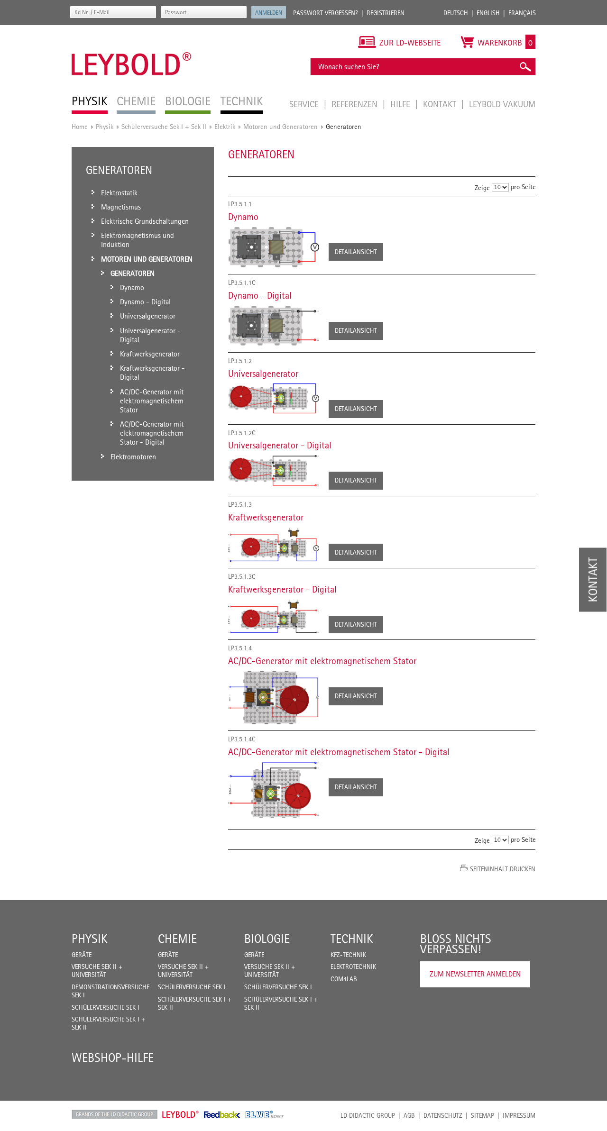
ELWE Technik (264, 1114)
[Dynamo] (273, 247)
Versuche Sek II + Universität (97, 970)
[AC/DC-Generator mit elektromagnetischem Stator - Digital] (273, 790)
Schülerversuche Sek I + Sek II (163, 126)
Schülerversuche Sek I (105, 1007)
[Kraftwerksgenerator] (273, 544)
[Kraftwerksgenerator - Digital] (273, 616)
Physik (104, 126)
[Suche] (525, 66)
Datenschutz (442, 1115)
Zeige (482, 187)
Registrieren (386, 13)
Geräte (82, 954)
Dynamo (243, 216)
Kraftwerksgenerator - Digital (282, 589)
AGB (409, 1115)
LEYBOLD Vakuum (502, 104)
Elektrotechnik (353, 966)
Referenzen (355, 104)
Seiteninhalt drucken (502, 869)
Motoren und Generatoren (280, 126)
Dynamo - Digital (260, 295)
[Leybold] (132, 30)
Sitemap (482, 1115)
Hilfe (401, 104)
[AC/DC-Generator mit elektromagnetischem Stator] (273, 697)
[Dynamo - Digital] (273, 325)
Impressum (519, 1115)
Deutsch (455, 13)
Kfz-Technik (348, 954)
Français (522, 13)
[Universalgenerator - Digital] (273, 470)
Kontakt (441, 104)
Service (305, 104)
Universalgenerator (263, 373)
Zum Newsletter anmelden (475, 973)
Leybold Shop (180, 1114)
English (488, 13)
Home (80, 126)
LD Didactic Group (367, 1115)
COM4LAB (344, 979)
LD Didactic (114, 1114)
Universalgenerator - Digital (279, 445)
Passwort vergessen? (325, 13)
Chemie (177, 938)
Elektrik (224, 126)
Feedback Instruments (222, 1114)
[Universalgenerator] (273, 398)
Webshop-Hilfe (113, 1057)
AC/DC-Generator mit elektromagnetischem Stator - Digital (339, 751)
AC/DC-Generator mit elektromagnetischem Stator (322, 660)
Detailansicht (356, 251)
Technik (352, 938)
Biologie (267, 938)
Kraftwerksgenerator (266, 517)
